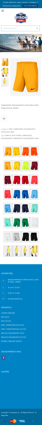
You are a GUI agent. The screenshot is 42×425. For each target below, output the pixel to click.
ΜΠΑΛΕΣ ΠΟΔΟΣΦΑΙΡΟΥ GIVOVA (13, 337)
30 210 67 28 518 (13, 287)
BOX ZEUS (5, 317)
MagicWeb (4, 415)
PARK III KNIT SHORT (13, 135)
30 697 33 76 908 (13, 293)
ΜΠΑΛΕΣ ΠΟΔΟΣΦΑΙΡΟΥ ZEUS (12, 333)
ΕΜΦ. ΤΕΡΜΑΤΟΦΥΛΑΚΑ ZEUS (12, 325)
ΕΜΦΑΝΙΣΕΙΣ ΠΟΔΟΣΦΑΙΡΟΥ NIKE (26, 138)
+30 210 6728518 (30, 6)
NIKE (26, 41)
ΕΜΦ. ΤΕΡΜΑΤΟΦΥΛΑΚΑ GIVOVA (13, 329)
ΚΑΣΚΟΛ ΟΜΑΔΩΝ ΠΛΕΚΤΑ (11, 341)
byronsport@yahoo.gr (15, 299)
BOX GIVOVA (6, 321)
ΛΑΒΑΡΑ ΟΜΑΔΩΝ (8, 313)
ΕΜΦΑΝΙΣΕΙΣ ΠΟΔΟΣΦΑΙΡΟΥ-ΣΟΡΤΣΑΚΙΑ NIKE (21, 44)
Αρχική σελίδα (15, 41)
